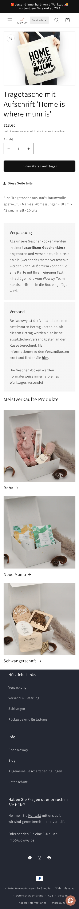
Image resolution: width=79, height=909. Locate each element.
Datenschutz (18, 782)
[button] (9, 20)
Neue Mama (15, 574)
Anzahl (8, 139)
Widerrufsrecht (64, 888)
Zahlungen (16, 708)
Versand (24, 131)
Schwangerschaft (20, 661)
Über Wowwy (18, 750)
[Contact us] (71, 900)
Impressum (58, 903)
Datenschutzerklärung (29, 895)
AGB (50, 895)
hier (45, 357)
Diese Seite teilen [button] (21, 183)
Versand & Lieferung (23, 698)
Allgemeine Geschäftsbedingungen (35, 771)
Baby (8, 488)
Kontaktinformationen (33, 903)
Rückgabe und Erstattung (27, 719)
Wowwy (20, 888)
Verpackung (17, 687)
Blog (11, 760)
